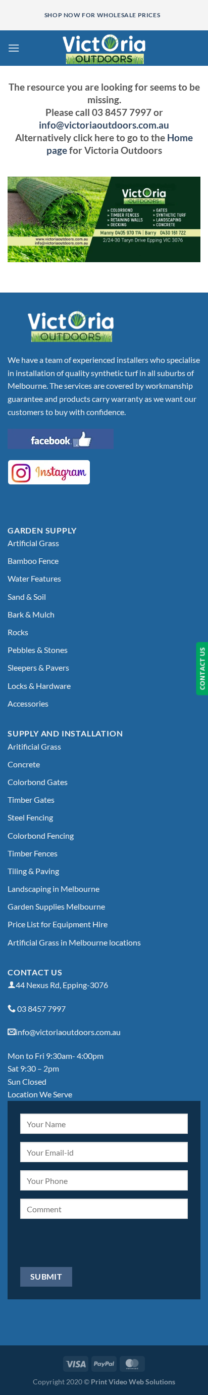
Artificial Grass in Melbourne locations (74, 942)
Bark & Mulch (31, 614)
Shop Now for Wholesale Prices (102, 15)
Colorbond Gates (38, 782)
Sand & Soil (27, 596)
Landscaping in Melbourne (53, 888)
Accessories (28, 703)
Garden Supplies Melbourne (56, 906)
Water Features (34, 578)
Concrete (24, 764)
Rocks (18, 632)
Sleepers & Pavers (38, 667)
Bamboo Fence (33, 560)
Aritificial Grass (34, 746)
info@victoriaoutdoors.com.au (104, 125)
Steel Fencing (30, 817)
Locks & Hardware (39, 685)
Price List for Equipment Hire (58, 924)
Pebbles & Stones (38, 649)
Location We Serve (40, 1094)
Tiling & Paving (33, 871)
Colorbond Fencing (41, 835)
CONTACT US (201, 668)
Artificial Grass (33, 543)
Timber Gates (31, 799)
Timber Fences (33, 853)
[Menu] (14, 47)
